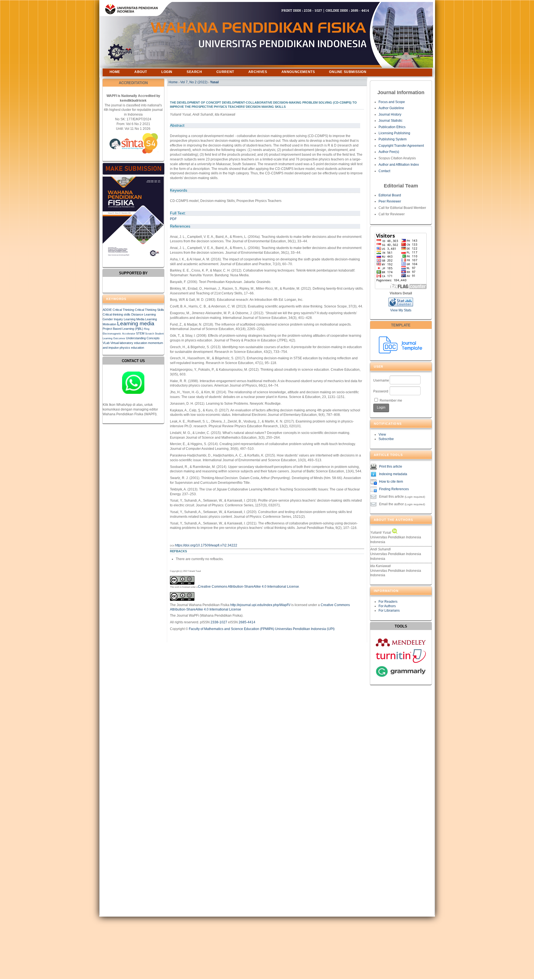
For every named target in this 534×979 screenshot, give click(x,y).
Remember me (391, 400)
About (140, 72)
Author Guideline (391, 108)
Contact (384, 171)
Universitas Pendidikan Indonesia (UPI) (305, 629)
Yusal (214, 82)
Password (380, 391)
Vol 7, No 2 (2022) (193, 82)
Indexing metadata (393, 474)
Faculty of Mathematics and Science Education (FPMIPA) (231, 629)
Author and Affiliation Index (399, 165)
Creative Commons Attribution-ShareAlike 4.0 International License (248, 587)
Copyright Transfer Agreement (401, 146)
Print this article (390, 466)
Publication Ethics (392, 127)
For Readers (388, 602)
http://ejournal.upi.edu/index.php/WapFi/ (260, 605)
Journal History (390, 114)
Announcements (298, 72)
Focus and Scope (392, 102)
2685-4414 (247, 622)
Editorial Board (390, 195)
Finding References (394, 489)
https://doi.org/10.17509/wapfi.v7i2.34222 (206, 545)
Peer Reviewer (390, 201)
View (382, 434)
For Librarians (389, 610)
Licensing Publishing (394, 133)
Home (115, 72)
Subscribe (386, 439)
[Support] (133, 383)
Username (381, 380)
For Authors (387, 606)
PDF (173, 219)
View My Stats (400, 310)
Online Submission (347, 72)
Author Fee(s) (389, 152)
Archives (257, 72)
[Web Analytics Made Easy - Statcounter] (401, 305)
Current (225, 72)
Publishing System (393, 139)
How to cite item (391, 482)
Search (194, 72)
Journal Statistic (390, 121)
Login (166, 72)
